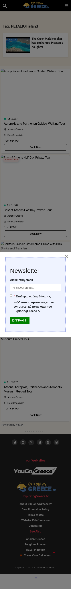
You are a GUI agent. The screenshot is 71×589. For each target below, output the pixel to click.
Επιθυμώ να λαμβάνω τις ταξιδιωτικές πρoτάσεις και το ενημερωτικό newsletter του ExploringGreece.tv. (34, 304)
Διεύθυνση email (21, 280)
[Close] (66, 256)
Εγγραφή (19, 320)
